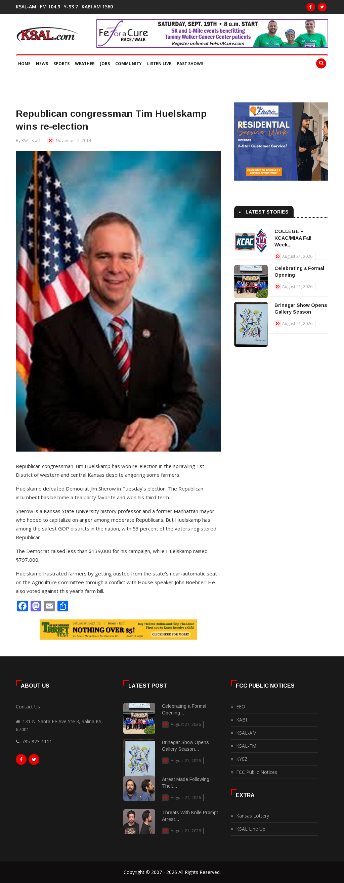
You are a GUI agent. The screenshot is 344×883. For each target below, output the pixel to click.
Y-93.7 (71, 7)
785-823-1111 (37, 741)
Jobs (105, 63)
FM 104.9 (50, 7)
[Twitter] (322, 7)
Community (128, 63)
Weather (85, 63)
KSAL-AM (26, 7)
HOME (24, 63)
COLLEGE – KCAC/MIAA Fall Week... (292, 238)
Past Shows (190, 63)
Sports (61, 63)
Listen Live (159, 63)
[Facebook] (310, 7)
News (42, 63)
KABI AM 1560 (97, 7)
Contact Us (28, 706)
